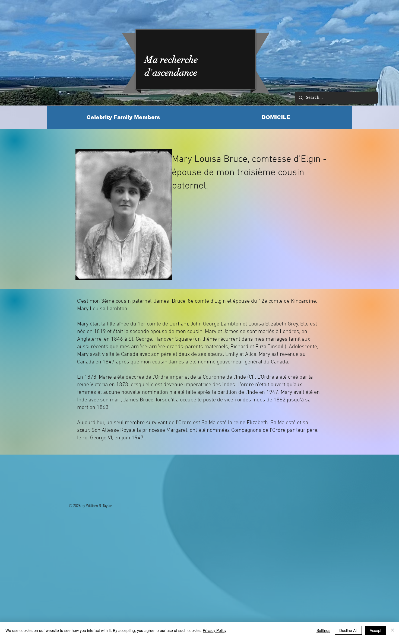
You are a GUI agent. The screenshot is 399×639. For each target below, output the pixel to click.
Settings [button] (323, 630)
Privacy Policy (214, 630)
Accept (375, 630)
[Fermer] (392, 630)
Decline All (348, 630)
